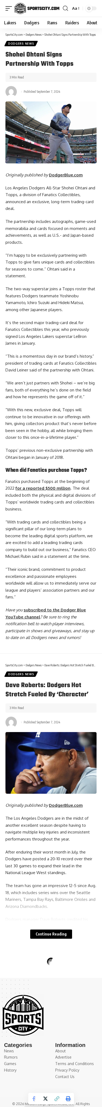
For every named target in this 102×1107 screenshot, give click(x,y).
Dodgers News (21, 43)
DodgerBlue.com (66, 174)
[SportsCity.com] (37, 8)
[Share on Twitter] (45, 1098)
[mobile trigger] (10, 8)
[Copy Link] (57, 1098)
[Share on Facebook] (34, 1098)
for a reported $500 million (43, 488)
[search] (65, 8)
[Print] (68, 1098)
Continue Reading (51, 934)
